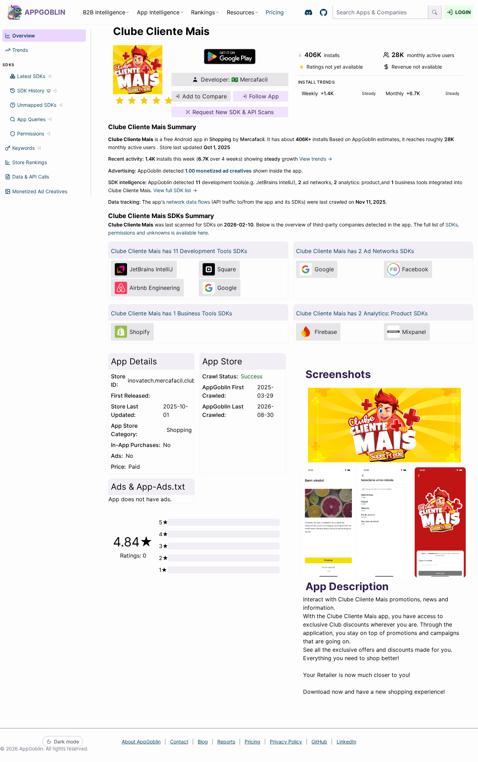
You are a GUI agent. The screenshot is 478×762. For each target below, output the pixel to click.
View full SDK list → (175, 190)
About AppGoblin (141, 741)
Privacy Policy (286, 741)
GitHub (319, 741)
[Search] (435, 12)
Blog (203, 741)
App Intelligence (158, 12)
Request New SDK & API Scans (233, 112)
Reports (226, 741)
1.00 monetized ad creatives (218, 171)
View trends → (315, 159)
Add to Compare (204, 96)
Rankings (203, 12)
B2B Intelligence (104, 12)
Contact (179, 741)
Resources (240, 12)
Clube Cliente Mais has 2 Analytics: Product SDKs (362, 313)
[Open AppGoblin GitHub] (323, 12)
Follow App (264, 96)
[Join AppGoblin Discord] (308, 12)
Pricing (275, 12)
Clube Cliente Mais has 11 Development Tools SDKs (179, 250)
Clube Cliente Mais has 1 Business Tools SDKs (171, 313)
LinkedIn (346, 741)
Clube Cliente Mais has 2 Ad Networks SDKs (355, 250)
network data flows (188, 202)
